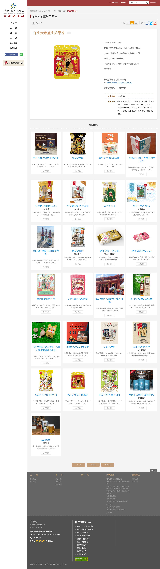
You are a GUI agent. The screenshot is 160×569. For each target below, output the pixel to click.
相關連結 (13, 48)
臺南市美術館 (81, 545)
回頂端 (93, 465)
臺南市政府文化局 (83, 536)
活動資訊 (59, 482)
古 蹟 (13, 28)
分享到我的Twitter (151, 23)
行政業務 (13, 43)
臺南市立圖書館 (82, 532)
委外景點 (33, 482)
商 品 (13, 38)
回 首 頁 (14, 23)
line (21, 54)
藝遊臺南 (12, 54)
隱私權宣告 (34, 522)
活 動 (13, 33)
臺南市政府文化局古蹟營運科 (13, 10)
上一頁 (78, 465)
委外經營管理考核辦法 (114, 479)
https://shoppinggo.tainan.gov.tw (119, 83)
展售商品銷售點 (111, 499)
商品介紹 (61, 11)
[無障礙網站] (81, 559)
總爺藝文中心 (81, 551)
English (123, 2)
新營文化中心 (81, 554)
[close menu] (153, 470)
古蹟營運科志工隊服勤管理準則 (117, 501)
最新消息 (59, 479)
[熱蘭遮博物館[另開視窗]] (13, 63)
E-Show (64, 564)
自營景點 (33, 479)
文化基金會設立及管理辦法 (115, 510)
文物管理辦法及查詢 (113, 507)
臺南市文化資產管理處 (85, 529)
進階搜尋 (153, 2)
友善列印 (39, 23)
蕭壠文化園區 (81, 548)
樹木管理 (109, 504)
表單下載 (109, 512)
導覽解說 (59, 484)
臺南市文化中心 (82, 542)
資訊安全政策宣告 (36, 527)
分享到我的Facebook (147, 23)
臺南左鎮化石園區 (83, 539)
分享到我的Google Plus (155, 23)
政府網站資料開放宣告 (37, 524)
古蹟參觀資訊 (111, 496)
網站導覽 (115, 2)
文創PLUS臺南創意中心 (85, 526)
